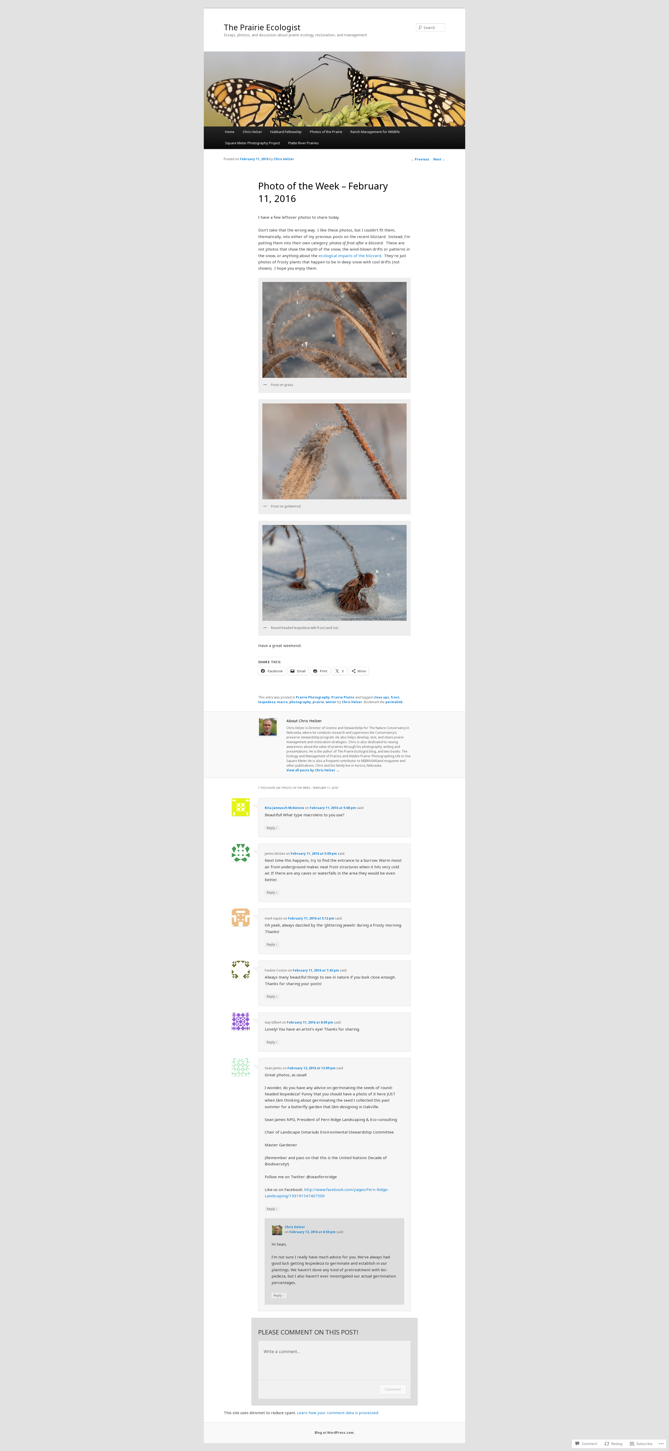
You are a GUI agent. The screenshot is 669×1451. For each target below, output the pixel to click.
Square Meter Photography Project (252, 143)
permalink (394, 702)
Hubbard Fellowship (286, 131)
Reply (272, 827)
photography (300, 702)
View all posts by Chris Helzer (312, 770)
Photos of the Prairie (326, 131)
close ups (381, 697)
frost (395, 697)
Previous (420, 159)
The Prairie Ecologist (262, 27)
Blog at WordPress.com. (335, 1432)
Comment (392, 1389)
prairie (318, 702)
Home (229, 131)
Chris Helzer (252, 131)
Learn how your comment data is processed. (338, 1412)
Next (439, 159)
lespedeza (266, 702)
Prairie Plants (342, 697)
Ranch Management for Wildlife (375, 131)
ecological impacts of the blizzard (350, 255)
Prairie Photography (313, 697)
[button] (334, 330)
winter (331, 702)
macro (282, 702)
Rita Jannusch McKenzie (284, 808)
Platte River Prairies (303, 143)
